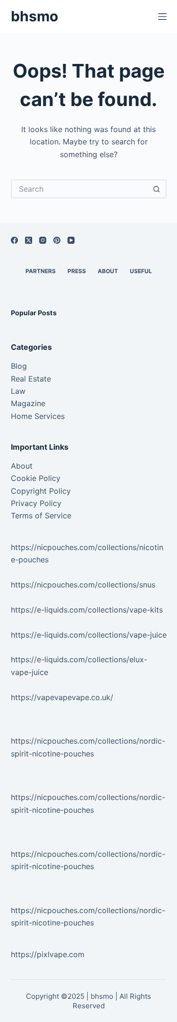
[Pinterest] (56, 240)
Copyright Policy (41, 491)
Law (18, 391)
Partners (40, 271)
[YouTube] (71, 240)
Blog (19, 366)
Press (76, 271)
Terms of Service (41, 515)
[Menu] (162, 16)
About (108, 271)
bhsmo (34, 16)
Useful (141, 271)
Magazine (28, 403)
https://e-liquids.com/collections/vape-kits (87, 609)
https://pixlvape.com (47, 954)
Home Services (38, 416)
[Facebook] (14, 240)
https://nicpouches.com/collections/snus (83, 584)
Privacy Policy (36, 503)
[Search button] (157, 188)
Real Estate (31, 378)
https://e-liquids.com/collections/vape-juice (89, 635)
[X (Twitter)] (28, 240)
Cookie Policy (35, 478)
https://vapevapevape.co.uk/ (62, 697)
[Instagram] (42, 240)
